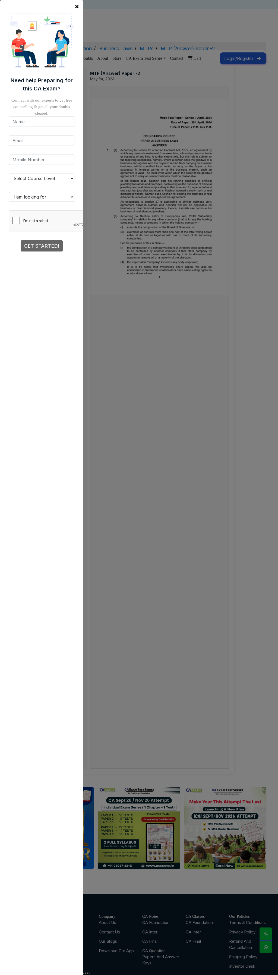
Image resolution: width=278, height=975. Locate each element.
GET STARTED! (41, 246)
